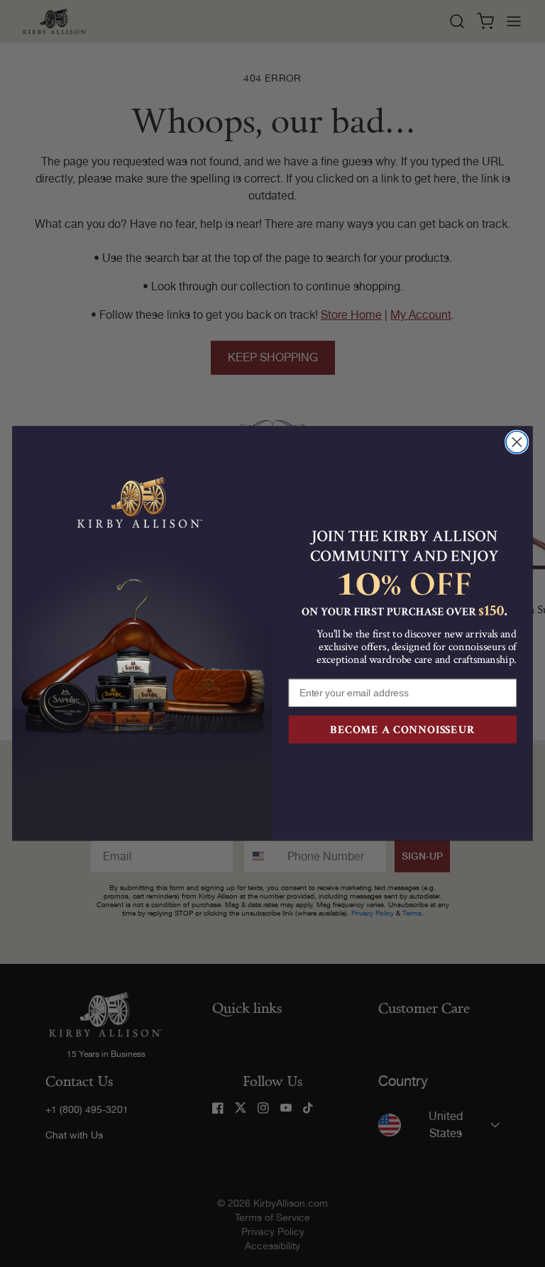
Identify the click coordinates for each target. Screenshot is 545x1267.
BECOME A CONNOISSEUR (402, 730)
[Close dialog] (517, 443)
